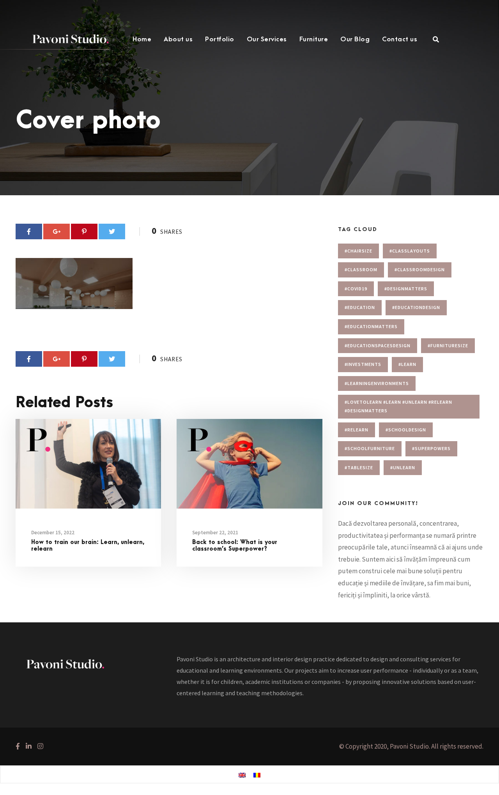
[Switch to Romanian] (257, 774)
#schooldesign (406, 430)
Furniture (313, 39)
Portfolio (219, 39)
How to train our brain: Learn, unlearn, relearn (87, 545)
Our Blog (355, 39)
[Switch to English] (242, 774)
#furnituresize (448, 345)
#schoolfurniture (370, 448)
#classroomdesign (420, 269)
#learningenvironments (377, 383)
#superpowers (431, 448)
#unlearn (402, 467)
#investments (363, 364)
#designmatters (405, 289)
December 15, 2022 (52, 532)
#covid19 (356, 289)
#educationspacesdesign (378, 345)
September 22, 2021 (215, 532)
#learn (407, 364)
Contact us (399, 39)
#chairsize (358, 251)
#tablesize (359, 467)
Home (142, 39)
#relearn (356, 430)
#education (360, 307)
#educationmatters (371, 326)
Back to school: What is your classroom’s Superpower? (234, 545)
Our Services (267, 39)
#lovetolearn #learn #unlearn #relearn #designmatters (398, 406)
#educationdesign (416, 307)
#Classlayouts (409, 251)
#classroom (361, 269)
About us (178, 39)
